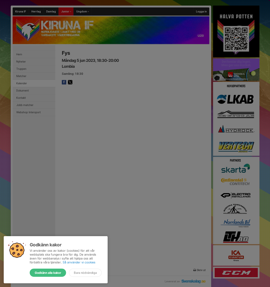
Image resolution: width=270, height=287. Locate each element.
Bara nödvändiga (85, 273)
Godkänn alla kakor (48, 273)
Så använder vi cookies (79, 262)
